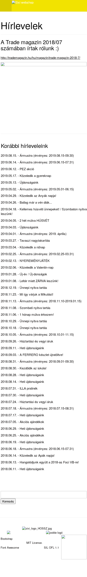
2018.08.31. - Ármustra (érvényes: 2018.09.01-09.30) (37, 361)
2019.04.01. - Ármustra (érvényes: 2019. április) (34, 233)
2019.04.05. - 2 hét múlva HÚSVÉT (25, 220)
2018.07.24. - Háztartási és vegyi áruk (27, 401)
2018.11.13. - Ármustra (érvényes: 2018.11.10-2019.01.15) (41, 301)
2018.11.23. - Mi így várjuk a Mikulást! (27, 294)
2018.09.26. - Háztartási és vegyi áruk (27, 341)
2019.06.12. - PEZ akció (17, 169)
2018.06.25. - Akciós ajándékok (22, 435)
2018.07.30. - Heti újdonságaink (22, 395)
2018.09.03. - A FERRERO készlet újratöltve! (32, 354)
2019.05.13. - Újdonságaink (19, 182)
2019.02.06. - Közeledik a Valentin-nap (27, 267)
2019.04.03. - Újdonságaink (19, 227)
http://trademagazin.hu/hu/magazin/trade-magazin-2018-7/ (40, 57)
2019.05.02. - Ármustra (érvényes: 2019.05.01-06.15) (37, 189)
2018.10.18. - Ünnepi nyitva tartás (24, 327)
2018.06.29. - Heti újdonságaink (22, 428)
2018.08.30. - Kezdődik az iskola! (23, 368)
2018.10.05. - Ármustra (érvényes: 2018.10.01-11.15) (37, 334)
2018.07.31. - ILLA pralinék (19, 388)
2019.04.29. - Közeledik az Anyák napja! (28, 195)
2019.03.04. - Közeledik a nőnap (23, 247)
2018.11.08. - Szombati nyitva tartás (25, 307)
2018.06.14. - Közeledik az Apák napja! (27, 455)
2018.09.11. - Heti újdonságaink (22, 348)
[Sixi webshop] (23, 2)
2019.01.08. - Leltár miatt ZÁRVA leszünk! (29, 281)
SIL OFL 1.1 (51, 547)
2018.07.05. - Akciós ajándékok (22, 421)
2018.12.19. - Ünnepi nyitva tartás (24, 287)
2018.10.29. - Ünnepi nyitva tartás (24, 321)
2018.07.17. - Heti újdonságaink (22, 415)
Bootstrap (6, 539)
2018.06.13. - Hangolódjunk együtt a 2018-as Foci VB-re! (40, 462)
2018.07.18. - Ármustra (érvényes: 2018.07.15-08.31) (37, 408)
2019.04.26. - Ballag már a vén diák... (26, 202)
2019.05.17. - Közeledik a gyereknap (26, 175)
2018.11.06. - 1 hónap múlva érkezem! (27, 314)
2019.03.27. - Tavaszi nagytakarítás (25, 240)
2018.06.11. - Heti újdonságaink (22, 469)
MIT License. (34, 543)
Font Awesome (10, 547)
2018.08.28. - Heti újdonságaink (22, 375)
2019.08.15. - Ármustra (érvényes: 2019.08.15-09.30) (37, 155)
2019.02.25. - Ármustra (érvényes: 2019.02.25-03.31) (37, 254)
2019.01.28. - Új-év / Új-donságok (24, 274)
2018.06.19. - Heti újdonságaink (22, 442)
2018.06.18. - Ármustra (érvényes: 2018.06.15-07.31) (37, 448)
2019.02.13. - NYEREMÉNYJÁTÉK (25, 260)
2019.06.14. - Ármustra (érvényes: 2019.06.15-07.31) (37, 162)
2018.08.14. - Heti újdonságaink (22, 381)
